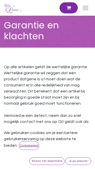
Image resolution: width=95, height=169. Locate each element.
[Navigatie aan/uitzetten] (85, 8)
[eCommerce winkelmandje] (69, 7)
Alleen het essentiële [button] (47, 161)
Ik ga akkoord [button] (78, 161)
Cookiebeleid (29, 145)
